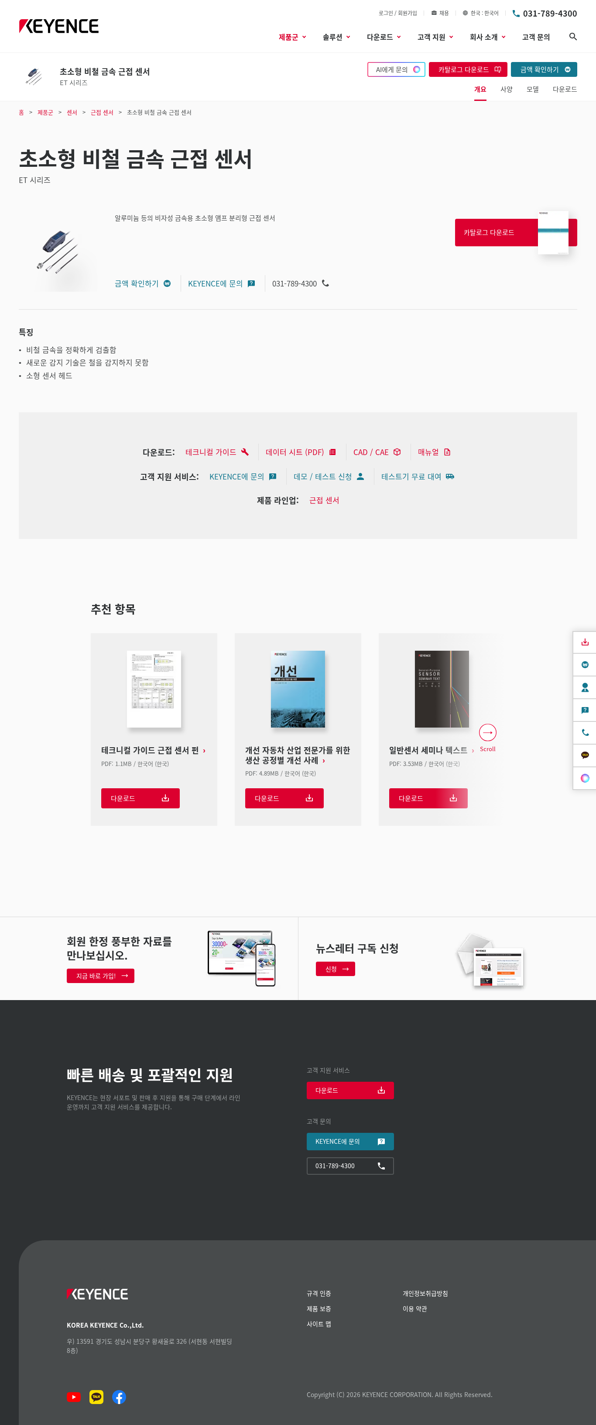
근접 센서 (324, 499)
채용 (444, 13)
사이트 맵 (319, 1323)
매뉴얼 (428, 451)
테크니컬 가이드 (210, 451)
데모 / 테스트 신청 (323, 476)
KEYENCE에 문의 (215, 283)
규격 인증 (319, 1293)
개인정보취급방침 (425, 1293)
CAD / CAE (371, 451)
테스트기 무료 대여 (411, 476)
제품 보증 (319, 1308)
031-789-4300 (550, 13)
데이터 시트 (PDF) (295, 451)
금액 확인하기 (137, 283)
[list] (298, 738)
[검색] (573, 37)
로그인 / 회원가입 (398, 13)
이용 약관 (415, 1308)
